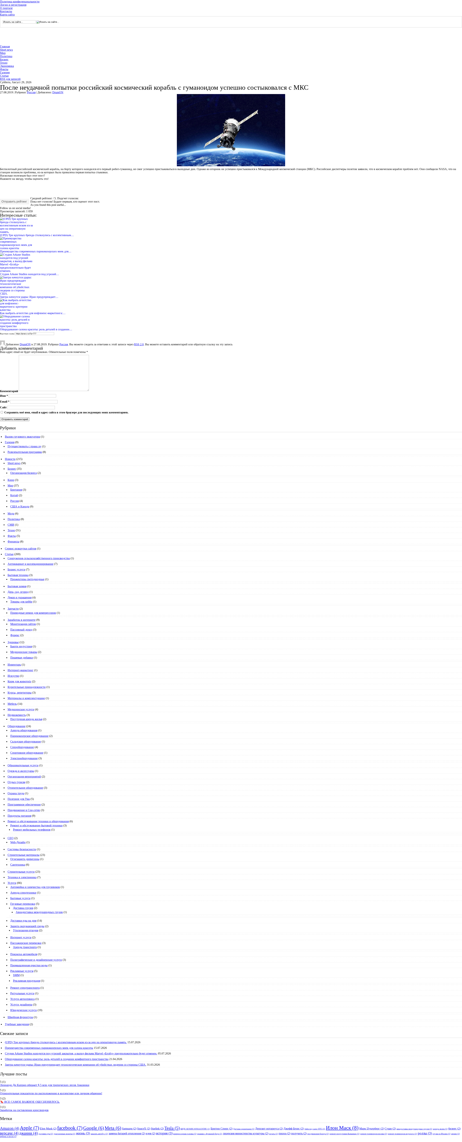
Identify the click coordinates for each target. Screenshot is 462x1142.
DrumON (57, 92)
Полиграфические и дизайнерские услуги (36, 959)
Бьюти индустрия (21, 646)
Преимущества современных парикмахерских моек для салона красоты (49, 1047)
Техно (3, 62)
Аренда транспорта (25, 947)
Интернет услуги (20, 937)
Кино (11, 479)
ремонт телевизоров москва (373, 1134)
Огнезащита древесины (24, 859)
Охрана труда (16, 793)
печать (273, 1134)
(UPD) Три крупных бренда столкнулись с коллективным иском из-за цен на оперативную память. (66, 1042)
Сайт (3, 407)
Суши (390, 1128)
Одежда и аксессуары (21, 770)
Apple (29, 1128)
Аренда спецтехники (23, 892)
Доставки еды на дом (23, 920)
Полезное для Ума (19, 798)
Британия (16, 489)
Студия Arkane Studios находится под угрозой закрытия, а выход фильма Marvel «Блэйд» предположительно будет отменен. (81, 1053)
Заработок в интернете (22, 619)
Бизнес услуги (16, 569)
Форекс (14, 635)
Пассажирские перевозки (26, 943)
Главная (5, 46)
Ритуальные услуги (22, 993)
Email (4, 401)
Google (93, 1128)
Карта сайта (7, 14)
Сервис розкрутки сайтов (20, 548)
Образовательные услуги (23, 765)
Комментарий (9, 391)
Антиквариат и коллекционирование (30, 563)
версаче (9, 1133)
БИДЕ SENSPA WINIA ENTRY (195, 1129)
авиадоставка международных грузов (414, 1129)
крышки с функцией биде (209, 1134)
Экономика (7, 66)
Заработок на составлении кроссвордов (24, 1110)
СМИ (11, 524)
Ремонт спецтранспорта (25, 987)
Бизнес (4, 59)
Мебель (12, 703)
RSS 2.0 (139, 344)
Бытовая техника (18, 575)
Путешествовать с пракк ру (24, 446)
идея (150, 1133)
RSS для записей (10, 79)
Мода (11, 513)
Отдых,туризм (16, 782)
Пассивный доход (21, 629)
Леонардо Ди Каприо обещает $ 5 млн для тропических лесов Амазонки (44, 1085)
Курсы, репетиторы (20, 692)
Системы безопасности (22, 849)
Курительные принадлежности (27, 687)
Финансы (13, 541)
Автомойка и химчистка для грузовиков (35, 887)
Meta (113, 1128)
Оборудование (16, 726)
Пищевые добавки (21, 657)
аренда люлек (440, 1129)
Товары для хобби (21, 601)
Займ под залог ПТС (314, 1129)
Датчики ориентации (243, 1129)
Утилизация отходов (25, 930)
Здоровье (13, 642)
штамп (455, 1134)
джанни (28, 1133)
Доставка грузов (23, 907)
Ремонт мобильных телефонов (32, 829)
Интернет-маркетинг (20, 670)
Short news (6, 49)
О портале (6, 8)
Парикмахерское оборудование (29, 735)
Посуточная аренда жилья (26, 719)
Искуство (13, 675)
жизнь (83, 1133)
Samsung (129, 1128)
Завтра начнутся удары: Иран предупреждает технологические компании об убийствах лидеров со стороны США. (75, 1064)
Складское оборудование (25, 741)
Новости (10, 459)
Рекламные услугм (21, 970)
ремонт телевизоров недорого (402, 1134)
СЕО (11, 838)
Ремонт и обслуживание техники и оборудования (38, 821)
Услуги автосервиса (22, 998)
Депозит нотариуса (269, 1128)
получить (299, 1133)
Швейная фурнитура (20, 1017)
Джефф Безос (294, 1128)
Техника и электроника (22, 877)
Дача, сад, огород (18, 591)
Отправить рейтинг (14, 201)
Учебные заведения (17, 1024)
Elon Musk (48, 1128)
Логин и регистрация (13, 4)
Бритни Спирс (221, 1128)
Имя (4, 395)
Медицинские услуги (21, 709)
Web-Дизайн (18, 842)
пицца (284, 1133)
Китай (14, 495)
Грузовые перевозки (22, 903)
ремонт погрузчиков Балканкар (344, 1134)
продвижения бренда (318, 1134)
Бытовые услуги (20, 898)
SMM (16, 975)
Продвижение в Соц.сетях (24, 810)
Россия (31, 92)
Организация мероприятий (24, 776)
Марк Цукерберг (371, 1128)
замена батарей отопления (127, 1133)
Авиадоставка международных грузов (39, 912)
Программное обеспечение (24, 804)
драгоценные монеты (64, 1134)
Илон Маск (342, 1128)
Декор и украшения (20, 597)
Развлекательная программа (25, 451)
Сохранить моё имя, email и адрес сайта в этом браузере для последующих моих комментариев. (66, 412)
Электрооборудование (24, 758)
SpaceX (143, 1128)
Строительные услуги (21, 871)
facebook (69, 1128)
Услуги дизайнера (21, 1004)
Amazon (9, 1128)
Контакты (6, 11)
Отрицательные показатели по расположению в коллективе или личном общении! (51, 1093)
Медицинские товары (23, 651)
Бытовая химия (17, 586)
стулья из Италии (441, 1134)
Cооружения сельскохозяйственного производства (39, 558)
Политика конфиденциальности (20, 1)
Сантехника (17, 864)
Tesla (172, 1128)
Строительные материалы (24, 854)
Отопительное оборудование (25, 787)
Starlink (157, 1128)
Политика (6, 56)
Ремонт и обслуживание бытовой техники (36, 825)
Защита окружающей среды (27, 926)
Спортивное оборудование (26, 752)
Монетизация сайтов (23, 624)
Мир (3, 53)
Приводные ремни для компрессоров (33, 612)
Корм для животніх (19, 681)
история (164, 1133)
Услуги (12, 882)
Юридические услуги (23, 1010)
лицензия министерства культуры (245, 1133)
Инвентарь (14, 664)
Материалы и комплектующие (26, 698)
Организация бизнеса (23, 472)
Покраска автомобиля (23, 954)
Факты (4, 69)
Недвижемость (17, 715)
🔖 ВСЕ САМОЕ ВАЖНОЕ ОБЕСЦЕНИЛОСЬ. (30, 1101)
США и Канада (19, 506)
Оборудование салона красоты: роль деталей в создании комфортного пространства (56, 1059)
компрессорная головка (185, 1134)
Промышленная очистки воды (29, 965)
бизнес (454, 1128)
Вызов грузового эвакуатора (22, 436)
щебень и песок (8, 1136)
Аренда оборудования (23, 730)
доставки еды (45, 1134)
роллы (425, 1133)
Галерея (5, 72)
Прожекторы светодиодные (27, 579)
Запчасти (13, 608)
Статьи (4, 75)
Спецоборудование (22, 747)
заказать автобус (99, 1134)
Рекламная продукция (26, 980)
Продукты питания (19, 815)
